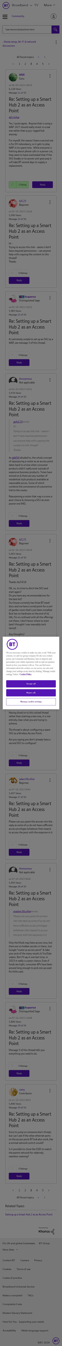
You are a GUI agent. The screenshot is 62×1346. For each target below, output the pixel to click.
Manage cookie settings (31, 702)
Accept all (31, 684)
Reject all (31, 693)
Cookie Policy (26, 674)
